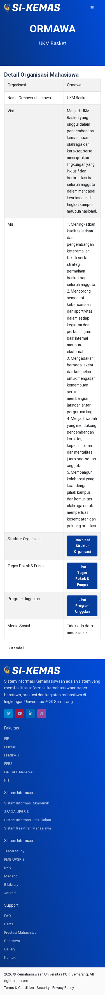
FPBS (8, 764)
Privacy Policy (63, 988)
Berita (8, 924)
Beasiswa (12, 941)
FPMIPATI (11, 755)
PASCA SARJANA (18, 772)
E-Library (11, 884)
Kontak (10, 957)
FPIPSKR (11, 747)
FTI (6, 780)
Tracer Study (14, 851)
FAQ (7, 916)
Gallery (9, 949)
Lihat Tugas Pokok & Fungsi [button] (82, 576)
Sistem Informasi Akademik (26, 803)
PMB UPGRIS (14, 859)
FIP (6, 738)
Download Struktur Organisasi (82, 546)
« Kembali (16, 648)
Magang (11, 876)
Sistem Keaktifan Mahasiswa (27, 828)
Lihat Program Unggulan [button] (82, 606)
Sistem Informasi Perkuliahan (27, 820)
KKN (7, 868)
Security (43, 988)
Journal (10, 893)
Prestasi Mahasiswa (20, 932)
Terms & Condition (19, 988)
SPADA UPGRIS (16, 811)
